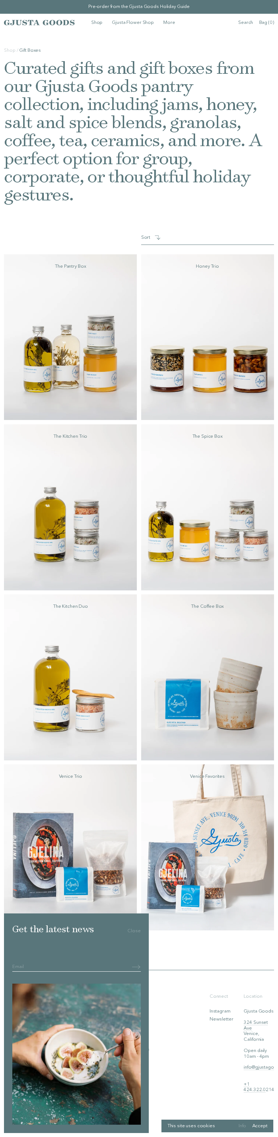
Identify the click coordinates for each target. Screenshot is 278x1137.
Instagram (220, 1011)
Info (242, 1126)
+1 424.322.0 (255, 1087)
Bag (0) (266, 22)
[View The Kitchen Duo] (70, 677)
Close (133, 931)
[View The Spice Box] (207, 507)
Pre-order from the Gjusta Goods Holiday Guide (139, 6)
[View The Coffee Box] (207, 677)
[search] (245, 23)
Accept (260, 1126)
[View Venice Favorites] (207, 847)
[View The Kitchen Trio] (70, 507)
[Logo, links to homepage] (39, 22)
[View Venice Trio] (70, 847)
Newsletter (221, 1019)
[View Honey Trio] (207, 337)
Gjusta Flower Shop (133, 22)
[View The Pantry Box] (70, 337)
